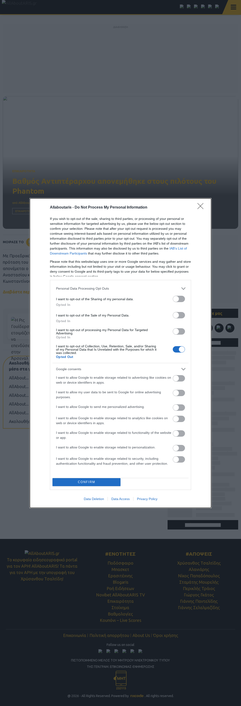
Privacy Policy (147, 499)
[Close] (201, 207)
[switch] (179, 299)
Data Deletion (94, 499)
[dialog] (120, 353)
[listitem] (120, 288)
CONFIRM (86, 482)
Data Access (120, 499)
